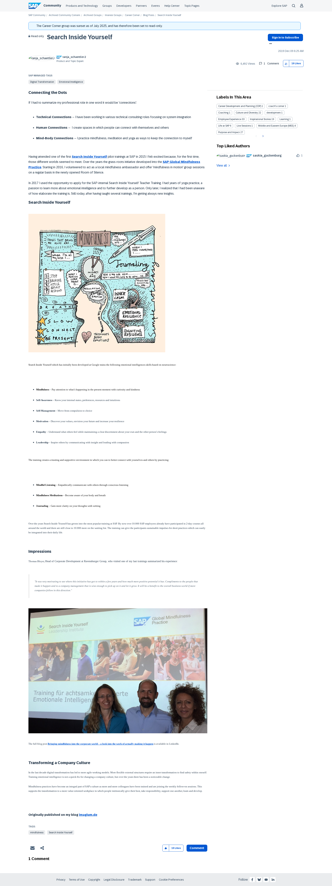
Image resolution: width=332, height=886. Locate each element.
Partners (141, 5)
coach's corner (276, 106)
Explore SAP (279, 5)
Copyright (94, 879)
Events (155, 5)
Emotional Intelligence (71, 82)
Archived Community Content (64, 15)
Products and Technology (82, 5)
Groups (107, 5)
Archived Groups (92, 15)
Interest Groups (113, 15)
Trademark (135, 879)
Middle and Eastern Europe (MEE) (276, 125)
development (273, 112)
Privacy (60, 879)
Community (52, 5)
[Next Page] (262, 136)
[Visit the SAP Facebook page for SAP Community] (252, 879)
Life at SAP (223, 125)
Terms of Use (77, 879)
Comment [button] (197, 848)
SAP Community (36, 15)
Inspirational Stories (260, 119)
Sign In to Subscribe (285, 37)
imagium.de (88, 814)
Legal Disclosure (114, 879)
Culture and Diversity (247, 112)
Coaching (223, 112)
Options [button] (270, 44)
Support (150, 879)
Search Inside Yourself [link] (169, 15)
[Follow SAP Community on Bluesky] (259, 879)
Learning (284, 119)
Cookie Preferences (171, 879)
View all (222, 165)
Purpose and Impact (229, 132)
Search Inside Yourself (79, 37)
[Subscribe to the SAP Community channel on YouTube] (266, 879)
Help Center (172, 5)
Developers (123, 5)
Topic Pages (191, 5)
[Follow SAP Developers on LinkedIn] (273, 879)
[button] (286, 63)
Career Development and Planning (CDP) (239, 106)
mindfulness (36, 832)
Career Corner (132, 15)
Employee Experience (229, 119)
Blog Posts (148, 15)
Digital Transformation (42, 82)
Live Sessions (244, 125)
